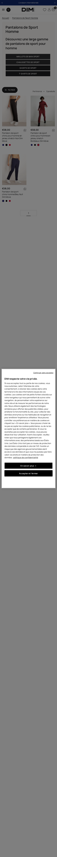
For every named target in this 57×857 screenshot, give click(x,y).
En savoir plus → (28, 465)
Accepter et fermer (28, 473)
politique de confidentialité (25, 457)
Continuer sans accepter (43, 373)
